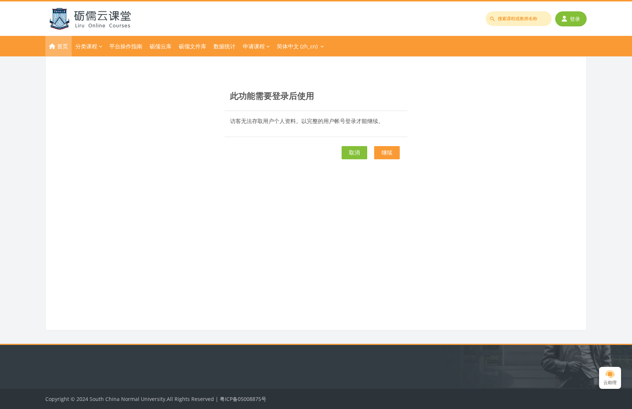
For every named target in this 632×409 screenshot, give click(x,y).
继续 (386, 152)
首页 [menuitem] (62, 46)
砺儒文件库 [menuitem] (192, 46)
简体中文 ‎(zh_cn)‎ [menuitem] (297, 46)
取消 (354, 152)
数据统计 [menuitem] (225, 46)
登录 (575, 18)
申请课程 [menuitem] (254, 46)
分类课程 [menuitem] (86, 46)
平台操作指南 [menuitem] (125, 46)
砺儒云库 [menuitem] (161, 46)
